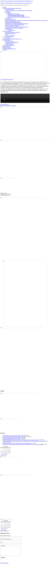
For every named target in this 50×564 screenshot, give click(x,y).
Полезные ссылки (6, 40)
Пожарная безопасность (10, 33)
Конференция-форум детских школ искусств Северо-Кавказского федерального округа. (21, 439)
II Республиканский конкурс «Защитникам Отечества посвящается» (17, 443)
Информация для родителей (13, 13)
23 (5, 453)
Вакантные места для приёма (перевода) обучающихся (16, 23)
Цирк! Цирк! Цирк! (9, 41)
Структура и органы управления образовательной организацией (18, 10)
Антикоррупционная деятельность (12, 32)
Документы (7, 11)
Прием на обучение (7, 47)
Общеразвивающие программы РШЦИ (16, 14)
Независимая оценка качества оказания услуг (12, 38)
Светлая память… (11, 30)
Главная (4, 7)
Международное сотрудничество (12, 25)
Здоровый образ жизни (10, 35)
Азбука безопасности (7, 31)
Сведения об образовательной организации (12, 8)
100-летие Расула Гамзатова (8, 45)
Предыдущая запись (4, 104)
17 (7, 451)
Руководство (8, 18)
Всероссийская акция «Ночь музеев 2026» (11, 437)
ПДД (6, 34)
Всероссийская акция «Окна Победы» (8, 105)
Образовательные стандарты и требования (14, 27)
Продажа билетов (6, 46)
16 (5, 451)
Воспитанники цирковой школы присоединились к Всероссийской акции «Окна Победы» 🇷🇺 (22, 444)
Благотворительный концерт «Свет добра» (12, 438)
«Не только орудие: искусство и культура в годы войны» (15, 436)
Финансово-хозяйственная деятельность (13, 22)
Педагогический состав (10, 19)
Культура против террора (8, 36)
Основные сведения (9, 9)
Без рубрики (10, 79)
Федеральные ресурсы (10, 43)
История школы (8, 29)
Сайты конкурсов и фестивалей (12, 42)
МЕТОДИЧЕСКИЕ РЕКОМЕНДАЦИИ (16, 15)
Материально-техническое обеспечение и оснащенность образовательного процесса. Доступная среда (26, 20)
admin (6, 79)
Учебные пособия (9, 44)
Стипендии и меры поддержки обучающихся (14, 24)
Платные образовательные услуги (12, 21)
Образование (8, 12)
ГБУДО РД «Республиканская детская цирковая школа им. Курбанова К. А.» (16, 3)
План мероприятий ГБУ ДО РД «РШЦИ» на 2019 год (19, 17)
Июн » (5, 455)
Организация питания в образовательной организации (16, 26)
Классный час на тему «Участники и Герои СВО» (13, 435)
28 (2, 454)
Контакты (5, 49)
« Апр (1, 455)
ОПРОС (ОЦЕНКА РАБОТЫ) (9, 48)
